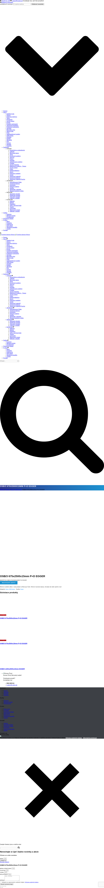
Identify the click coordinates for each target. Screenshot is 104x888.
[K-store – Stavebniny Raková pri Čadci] (15, 234)
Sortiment (6, 147)
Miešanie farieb (10, 215)
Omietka (8, 137)
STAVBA (9, 275)
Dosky (11, 175)
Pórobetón (9, 119)
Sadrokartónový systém (13, 134)
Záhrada (6, 692)
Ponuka (7, 489)
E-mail (2, 872)
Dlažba (8, 138)
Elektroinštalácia (14, 170)
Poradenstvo (10, 217)
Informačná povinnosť (90, 738)
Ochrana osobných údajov (74, 738)
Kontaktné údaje (8, 724)
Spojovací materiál (15, 176)
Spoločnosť (4, 874)
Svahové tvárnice (15, 183)
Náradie (8, 144)
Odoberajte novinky (6, 4)
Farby (11, 169)
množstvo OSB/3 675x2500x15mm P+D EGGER (13, 580)
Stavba (6, 690)
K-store (5, 220)
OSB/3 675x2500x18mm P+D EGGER (13, 643)
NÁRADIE (9, 319)
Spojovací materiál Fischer (17, 179)
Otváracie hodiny (8, 726)
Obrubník (9, 140)
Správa (2, 880)
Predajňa (9, 223)
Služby (5, 212)
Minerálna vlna (10, 130)
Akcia (4, 112)
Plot (7, 141)
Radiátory (12, 204)
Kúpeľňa (8, 146)
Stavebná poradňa (11, 227)
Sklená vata (9, 131)
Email (2, 858)
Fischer (8, 143)
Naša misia (7, 709)
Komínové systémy (15, 156)
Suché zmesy (10, 121)
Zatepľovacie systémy (16, 162)
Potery (11, 159)
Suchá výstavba (14, 164)
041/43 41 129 (6, 1)
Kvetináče (13, 185)
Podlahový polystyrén (12, 127)
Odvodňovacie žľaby (16, 182)
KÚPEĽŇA (9, 327)
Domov (5, 111)
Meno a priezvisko (6, 868)
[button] (4, 862)
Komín (8, 122)
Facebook (6, 727)
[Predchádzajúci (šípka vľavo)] (0, 887)
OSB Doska (9, 135)
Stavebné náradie (15, 194)
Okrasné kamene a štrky (17, 191)
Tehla (8, 118)
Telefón (3, 870)
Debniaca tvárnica (11, 116)
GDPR (5, 730)
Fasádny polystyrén (12, 124)
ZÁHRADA (9, 308)
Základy (12, 151)
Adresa (6, 723)
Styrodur (8, 128)
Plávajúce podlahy (15, 173)
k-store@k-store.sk (17, 1)
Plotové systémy (14, 186)
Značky (8, 228)
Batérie (12, 202)
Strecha (12, 157)
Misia (8, 221)
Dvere (11, 172)
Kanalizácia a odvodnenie (17, 150)
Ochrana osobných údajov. (32, 882)
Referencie (9, 224)
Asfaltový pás (10, 114)
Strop (11, 154)
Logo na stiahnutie (9, 729)
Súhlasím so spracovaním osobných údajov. (20, 882)
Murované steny (14, 153)
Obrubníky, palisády (15, 189)
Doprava (8, 214)
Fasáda (12, 163)
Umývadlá (13, 208)
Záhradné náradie (15, 196)
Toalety (12, 207)
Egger (22, 589)
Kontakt (5, 230)
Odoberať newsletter (7, 2)
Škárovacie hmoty (15, 210)
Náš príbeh (9, 226)
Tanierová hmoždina (12, 125)
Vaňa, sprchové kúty (15, 205)
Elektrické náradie (15, 195)
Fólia (7, 132)
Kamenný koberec (15, 178)
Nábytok (12, 201)
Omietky (12, 160)
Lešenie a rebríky (15, 198)
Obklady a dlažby (15, 211)
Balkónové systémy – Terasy (18, 166)
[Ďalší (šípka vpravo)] (2, 887)
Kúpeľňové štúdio (8, 218)
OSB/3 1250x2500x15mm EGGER (12, 669)
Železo (8, 115)
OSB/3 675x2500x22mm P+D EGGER (13, 618)
